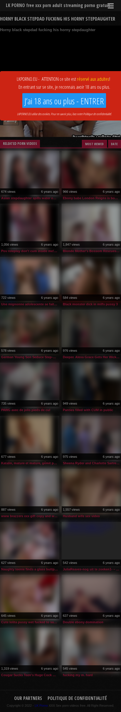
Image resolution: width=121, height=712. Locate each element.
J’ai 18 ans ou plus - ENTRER (64, 101)
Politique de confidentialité (97, 114)
